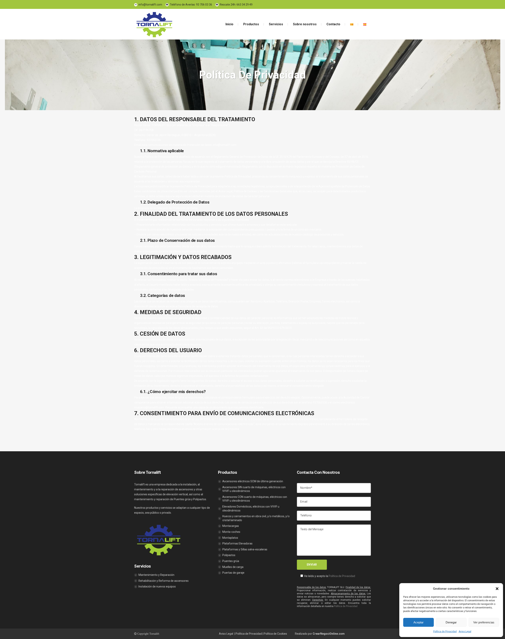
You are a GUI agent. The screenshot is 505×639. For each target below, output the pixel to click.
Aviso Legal (465, 631)
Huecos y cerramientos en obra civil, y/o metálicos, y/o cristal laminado (254, 518)
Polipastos (227, 555)
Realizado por (320, 633)
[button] (497, 589)
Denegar (451, 622)
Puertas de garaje (231, 572)
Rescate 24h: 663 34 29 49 (234, 4)
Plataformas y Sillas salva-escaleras (243, 549)
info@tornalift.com (148, 4)
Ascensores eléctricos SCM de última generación (251, 481)
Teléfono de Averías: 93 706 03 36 (189, 4)
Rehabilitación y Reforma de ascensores (162, 580)
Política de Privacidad (445, 631)
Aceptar (418, 622)
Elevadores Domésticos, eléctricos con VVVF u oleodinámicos (249, 508)
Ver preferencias (483, 622)
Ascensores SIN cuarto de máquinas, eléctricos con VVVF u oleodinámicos (252, 489)
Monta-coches (229, 531)
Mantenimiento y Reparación (154, 574)
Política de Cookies (275, 633)
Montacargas (229, 525)
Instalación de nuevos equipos (155, 586)
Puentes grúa (229, 561)
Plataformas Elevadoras (235, 543)
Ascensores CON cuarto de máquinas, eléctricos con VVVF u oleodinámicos (253, 498)
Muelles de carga (231, 567)
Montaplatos (228, 537)
